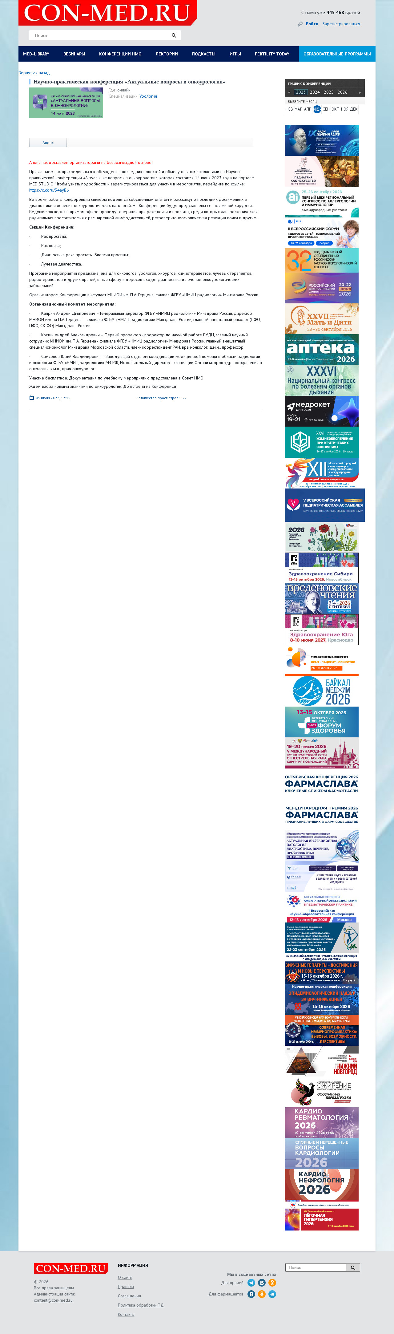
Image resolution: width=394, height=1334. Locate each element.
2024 (315, 92)
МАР (298, 109)
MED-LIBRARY (36, 54)
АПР (307, 109)
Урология (148, 96)
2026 (343, 92)
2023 (301, 92)
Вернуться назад (34, 73)
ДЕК (354, 109)
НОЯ (344, 109)
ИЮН (317, 109)
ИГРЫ (235, 54)
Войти (312, 24)
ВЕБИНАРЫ (74, 54)
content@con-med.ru (53, 1300)
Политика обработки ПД (141, 1305)
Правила (126, 1286)
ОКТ (336, 109)
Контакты (126, 1314)
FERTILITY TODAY (272, 54)
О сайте (125, 1277)
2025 (329, 92)
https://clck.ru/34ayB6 (49, 190)
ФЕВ (289, 109)
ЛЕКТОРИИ (167, 54)
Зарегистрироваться (341, 23)
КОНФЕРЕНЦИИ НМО (120, 54)
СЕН (326, 109)
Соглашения (129, 1296)
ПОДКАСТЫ (203, 54)
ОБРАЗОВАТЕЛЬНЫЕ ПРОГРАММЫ (337, 54)
